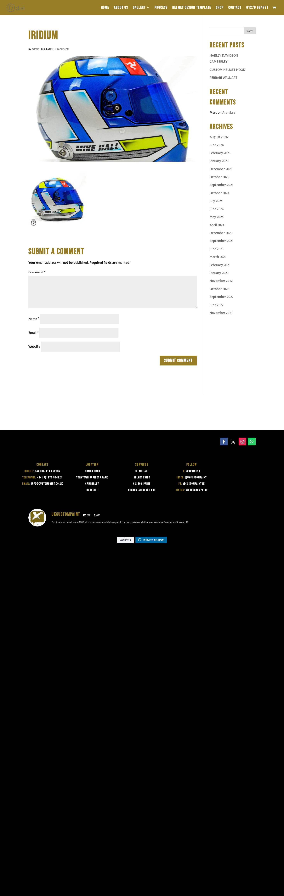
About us (121, 8)
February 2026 (220, 153)
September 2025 (222, 185)
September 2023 (221, 241)
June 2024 (217, 209)
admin (35, 49)
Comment (36, 272)
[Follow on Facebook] (224, 441)
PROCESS (161, 8)
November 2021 (221, 313)
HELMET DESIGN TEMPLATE (191, 8)
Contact (234, 8)
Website (34, 347)
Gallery (139, 8)
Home (105, 8)
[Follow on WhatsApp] (252, 441)
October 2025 (219, 177)
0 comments (62, 49)
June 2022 (217, 305)
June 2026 (217, 145)
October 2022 (219, 289)
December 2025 (221, 169)
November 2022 (221, 281)
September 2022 (221, 297)
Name (33, 319)
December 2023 (221, 233)
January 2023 (219, 273)
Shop (220, 8)
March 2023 (218, 257)
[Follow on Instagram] (242, 441)
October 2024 (219, 193)
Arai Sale (228, 113)
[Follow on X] (233, 441)
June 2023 (217, 249)
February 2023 (220, 265)
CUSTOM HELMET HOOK (227, 70)
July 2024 (216, 201)
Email (33, 333)
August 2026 (219, 137)
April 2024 (217, 225)
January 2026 (219, 161)
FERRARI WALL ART (223, 78)
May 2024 (217, 217)
